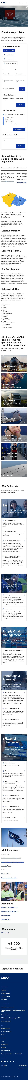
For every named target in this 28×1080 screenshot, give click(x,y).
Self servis (4, 999)
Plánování (7, 770)
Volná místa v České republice (9, 877)
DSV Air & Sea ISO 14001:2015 (9, 911)
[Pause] (27, 7)
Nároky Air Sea (5, 874)
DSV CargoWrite (9, 595)
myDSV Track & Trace (10, 520)
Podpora (3, 1047)
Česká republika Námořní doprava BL (11, 858)
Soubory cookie (5, 1014)
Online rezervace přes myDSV (13, 540)
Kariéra (3, 1034)
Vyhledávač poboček (10, 817)
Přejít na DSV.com (6, 1021)
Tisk (2, 1041)
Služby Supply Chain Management (14, 650)
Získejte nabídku (5, 993)
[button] (7, 959)
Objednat (3, 990)
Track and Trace (5, 996)
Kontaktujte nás (5, 1028)
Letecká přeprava (9, 366)
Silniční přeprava (9, 400)
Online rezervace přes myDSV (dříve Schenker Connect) (13, 557)
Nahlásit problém (5, 1050)
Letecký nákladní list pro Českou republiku (12, 862)
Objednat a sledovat (10, 763)
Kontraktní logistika (10, 453)
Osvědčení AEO (5, 915)
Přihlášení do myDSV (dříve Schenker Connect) (12, 782)
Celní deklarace (8, 435)
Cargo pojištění (8, 475)
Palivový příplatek (6, 866)
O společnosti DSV (6, 1031)
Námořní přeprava (9, 384)
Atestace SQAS (5, 919)
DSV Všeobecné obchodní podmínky (10, 1018)
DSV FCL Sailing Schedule (12, 708)
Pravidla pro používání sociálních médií (11, 1053)
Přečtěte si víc (5, 933)
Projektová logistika (10, 418)
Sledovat (20, 146)
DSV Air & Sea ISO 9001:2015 (9, 907)
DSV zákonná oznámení (7, 1007)
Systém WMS (8, 609)
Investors (3, 1038)
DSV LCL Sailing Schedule (12, 692)
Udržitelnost (4, 1044)
